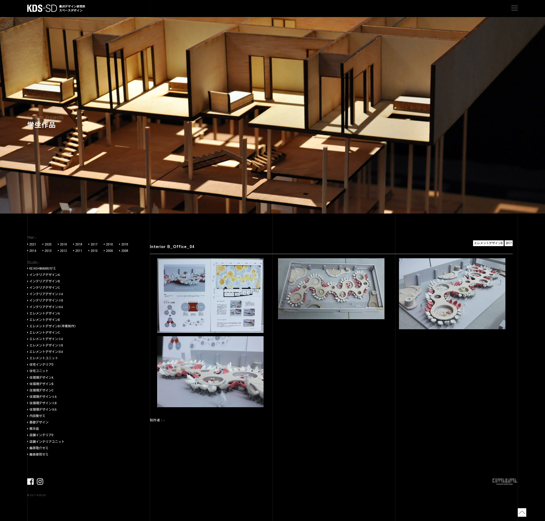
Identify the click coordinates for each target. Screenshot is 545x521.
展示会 (34, 428)
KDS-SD (42, 8)
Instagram (40, 481)
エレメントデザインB (44, 319)
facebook (30, 481)
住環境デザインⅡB (43, 403)
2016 (109, 244)
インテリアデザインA (44, 274)
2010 (94, 250)
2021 (32, 244)
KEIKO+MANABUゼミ (42, 268)
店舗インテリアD (41, 435)
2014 (32, 250)
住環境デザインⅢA (43, 409)
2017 (94, 244)
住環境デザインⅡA (43, 396)
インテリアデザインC (44, 287)
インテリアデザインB (44, 281)
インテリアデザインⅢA (46, 307)
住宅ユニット (39, 370)
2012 (63, 250)
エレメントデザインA (44, 313)
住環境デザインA (41, 377)
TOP (522, 512)
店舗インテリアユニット (47, 441)
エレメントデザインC (44, 332)
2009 (109, 250)
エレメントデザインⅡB (46, 345)
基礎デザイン (39, 422)
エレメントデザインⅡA (46, 339)
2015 (124, 244)
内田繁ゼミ (37, 415)
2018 (78, 244)
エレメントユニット (43, 358)
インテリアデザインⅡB (46, 300)
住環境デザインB (41, 383)
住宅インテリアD (41, 364)
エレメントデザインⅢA (46, 351)
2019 (63, 244)
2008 (124, 250)
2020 (48, 244)
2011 (78, 250)
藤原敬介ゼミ (39, 448)
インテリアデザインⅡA (46, 294)
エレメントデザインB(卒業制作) (52, 326)
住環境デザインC (41, 390)
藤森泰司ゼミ (39, 454)
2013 (48, 250)
